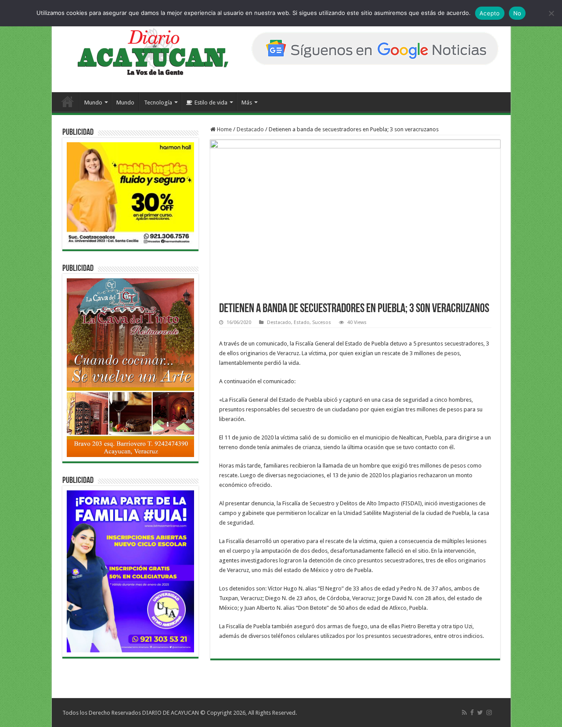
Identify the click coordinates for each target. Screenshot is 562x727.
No (517, 13)
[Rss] (464, 712)
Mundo (93, 102)
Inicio (67, 101)
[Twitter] (480, 712)
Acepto (489, 13)
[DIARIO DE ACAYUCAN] (145, 51)
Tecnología (158, 102)
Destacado (250, 129)
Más (246, 102)
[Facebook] (472, 712)
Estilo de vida (211, 102)
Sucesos (321, 322)
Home (224, 129)
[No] (551, 13)
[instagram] (489, 712)
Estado (302, 322)
